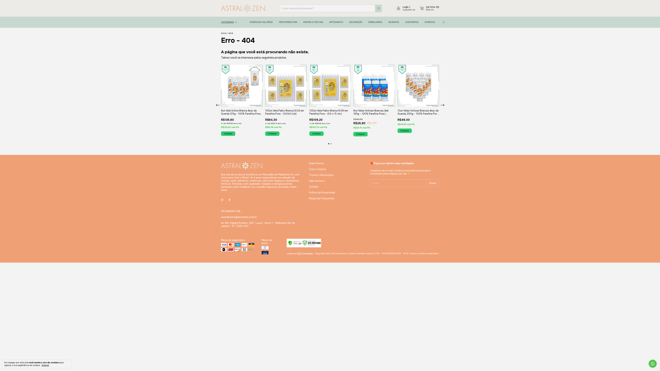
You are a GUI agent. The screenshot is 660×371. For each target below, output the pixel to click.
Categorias (227, 22)
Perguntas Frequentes (321, 198)
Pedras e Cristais (313, 22)
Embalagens (375, 22)
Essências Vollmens (261, 22)
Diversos (430, 22)
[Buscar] (378, 8)
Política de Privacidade (322, 192)
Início (223, 33)
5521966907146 (230, 211)
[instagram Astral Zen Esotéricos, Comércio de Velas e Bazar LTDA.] (222, 199)
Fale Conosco (317, 180)
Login (406, 7)
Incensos (393, 22)
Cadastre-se (409, 9)
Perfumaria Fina (288, 22)
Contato (313, 186)
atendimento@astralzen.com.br (239, 217)
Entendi (45, 365)
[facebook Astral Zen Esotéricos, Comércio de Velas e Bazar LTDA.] (229, 199)
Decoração (355, 22)
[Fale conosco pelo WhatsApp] (653, 364)
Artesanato (336, 22)
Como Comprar (317, 169)
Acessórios (412, 22)
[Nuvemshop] (300, 254)
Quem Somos (316, 163)
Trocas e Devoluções (321, 175)
